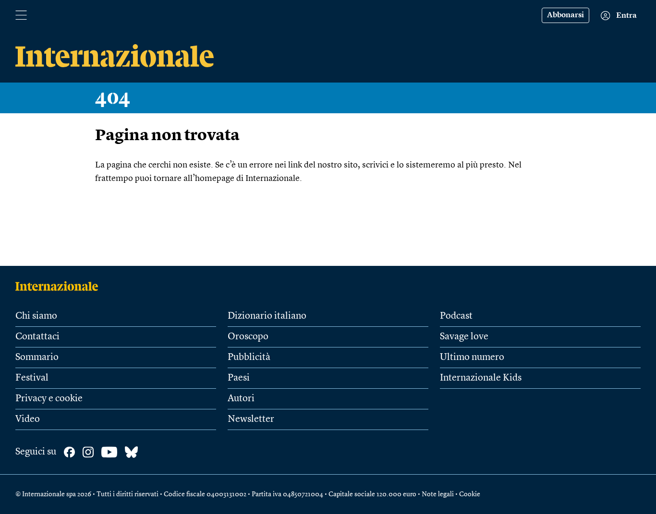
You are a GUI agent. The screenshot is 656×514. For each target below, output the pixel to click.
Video (27, 419)
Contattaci (37, 337)
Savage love (464, 337)
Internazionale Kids (481, 378)
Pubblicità (249, 357)
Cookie (469, 494)
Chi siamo (36, 316)
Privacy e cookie (49, 399)
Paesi (239, 378)
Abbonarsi (565, 15)
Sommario (37, 357)
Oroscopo (248, 337)
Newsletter (251, 419)
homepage (214, 178)
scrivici (375, 165)
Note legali (438, 494)
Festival (32, 378)
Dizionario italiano (267, 316)
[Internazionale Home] (59, 286)
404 (113, 98)
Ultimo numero (472, 357)
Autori (241, 399)
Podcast (456, 316)
